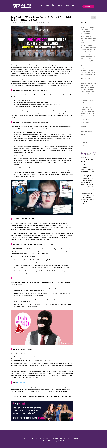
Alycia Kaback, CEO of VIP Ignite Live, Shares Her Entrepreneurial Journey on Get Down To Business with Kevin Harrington (88, 118)
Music (49, 22)
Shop (47, 5)
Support (40, 443)
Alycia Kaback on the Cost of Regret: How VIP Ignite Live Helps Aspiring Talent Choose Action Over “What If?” (88, 61)
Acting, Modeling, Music (36, 22)
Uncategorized (84, 145)
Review (67, 5)
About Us (59, 5)
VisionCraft (84, 148)
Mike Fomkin (16, 22)
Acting (28, 22)
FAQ (73, 5)
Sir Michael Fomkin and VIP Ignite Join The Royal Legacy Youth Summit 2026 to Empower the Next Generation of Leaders (88, 29)
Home (41, 5)
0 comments (54, 22)
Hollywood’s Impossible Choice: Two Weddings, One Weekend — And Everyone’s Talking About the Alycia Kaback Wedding (88, 50)
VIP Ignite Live (21, 382)
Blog (52, 5)
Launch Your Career (61, 443)
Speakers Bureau (85, 142)
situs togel (14, 422)
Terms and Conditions (49, 443)
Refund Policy (72, 443)
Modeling (45, 22)
